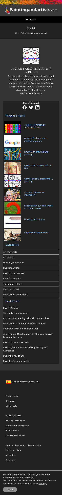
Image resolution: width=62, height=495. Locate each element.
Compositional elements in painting (31, 70)
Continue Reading (31, 93)
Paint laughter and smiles (16, 361)
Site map (10, 401)
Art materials (10, 252)
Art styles (8, 257)
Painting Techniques (13, 273)
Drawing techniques (13, 262)
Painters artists (11, 268)
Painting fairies (11, 308)
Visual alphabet (11, 289)
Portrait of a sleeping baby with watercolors (26, 318)
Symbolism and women (15, 313)
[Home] (16, 33)
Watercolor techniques (15, 294)
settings (43, 483)
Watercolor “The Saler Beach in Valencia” (24, 323)
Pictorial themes (12, 278)
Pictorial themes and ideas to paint (23, 445)
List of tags (11, 406)
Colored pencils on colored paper (20, 328)
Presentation (12, 396)
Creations (10, 460)
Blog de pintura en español (25, 382)
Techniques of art (12, 284)
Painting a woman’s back (16, 342)
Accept (10, 489)
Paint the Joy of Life (13, 356)
